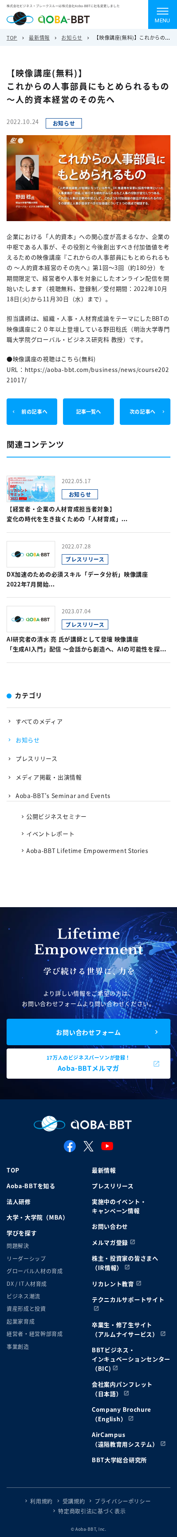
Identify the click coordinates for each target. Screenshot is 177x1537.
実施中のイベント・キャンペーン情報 (119, 1206)
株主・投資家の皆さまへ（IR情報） (125, 1263)
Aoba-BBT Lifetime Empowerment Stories (87, 850)
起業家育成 (21, 1321)
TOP (12, 37)
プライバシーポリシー (123, 1501)
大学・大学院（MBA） (38, 1217)
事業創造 (18, 1346)
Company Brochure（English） (121, 1414)
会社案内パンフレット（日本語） (122, 1389)
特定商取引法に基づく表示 (92, 1511)
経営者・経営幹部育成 (35, 1333)
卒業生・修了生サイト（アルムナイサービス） (125, 1329)
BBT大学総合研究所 (119, 1460)
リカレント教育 (113, 1284)
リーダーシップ (26, 1258)
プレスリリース (37, 758)
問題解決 (18, 1245)
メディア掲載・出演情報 (49, 777)
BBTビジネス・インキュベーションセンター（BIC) (131, 1359)
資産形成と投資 (26, 1308)
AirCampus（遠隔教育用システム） (125, 1439)
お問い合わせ (110, 1226)
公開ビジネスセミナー (56, 816)
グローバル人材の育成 (35, 1271)
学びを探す (22, 1233)
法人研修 (19, 1201)
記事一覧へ (88, 411)
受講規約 (74, 1501)
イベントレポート (50, 833)
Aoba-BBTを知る (31, 1186)
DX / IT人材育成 (27, 1283)
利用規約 (41, 1501)
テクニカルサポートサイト (128, 1299)
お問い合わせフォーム (88, 1032)
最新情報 (39, 37)
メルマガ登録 (110, 1242)
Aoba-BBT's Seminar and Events (63, 795)
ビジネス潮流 (23, 1296)
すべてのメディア (39, 721)
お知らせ (71, 37)
